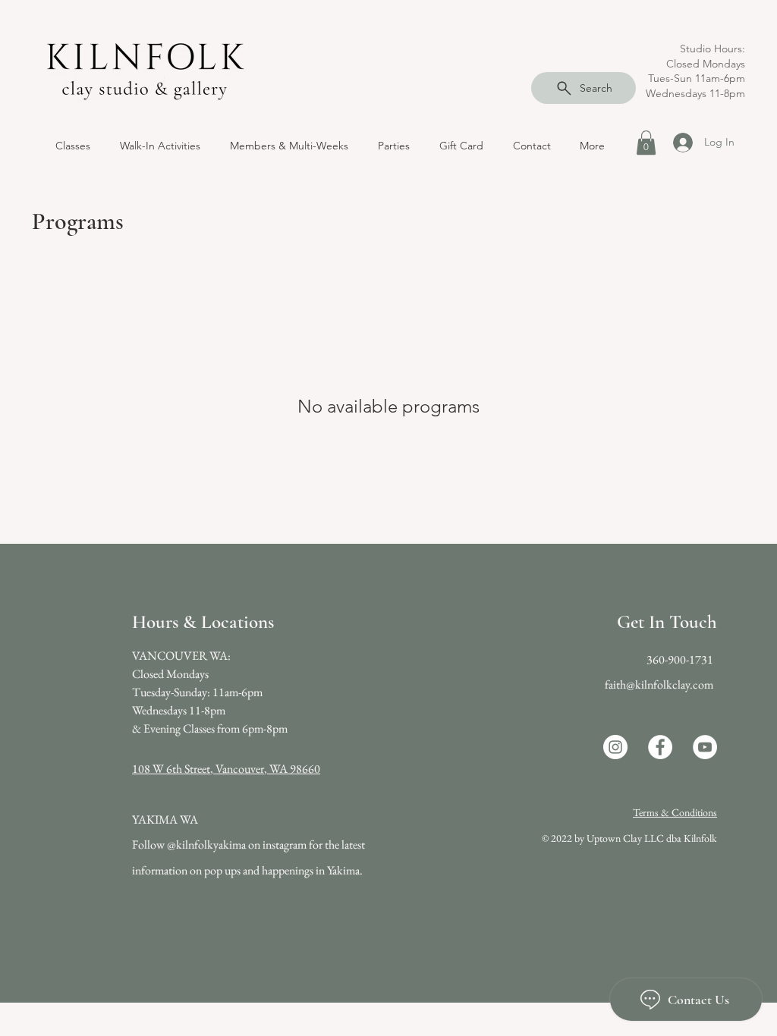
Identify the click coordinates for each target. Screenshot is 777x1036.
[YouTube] (705, 747)
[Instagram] (615, 747)
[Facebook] (660, 747)
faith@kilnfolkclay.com (659, 684)
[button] (160, 146)
